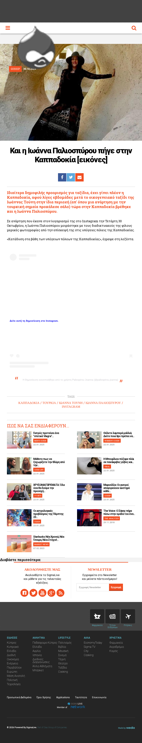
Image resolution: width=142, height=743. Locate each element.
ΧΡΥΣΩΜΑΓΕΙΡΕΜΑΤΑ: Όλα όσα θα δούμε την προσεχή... (49, 488)
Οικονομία (13, 659)
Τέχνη (62, 659)
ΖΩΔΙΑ (37, 521)
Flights (128, 616)
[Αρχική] (36, 46)
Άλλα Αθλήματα (42, 666)
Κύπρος (11, 642)
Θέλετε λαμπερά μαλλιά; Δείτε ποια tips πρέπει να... (118, 434)
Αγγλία (37, 651)
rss (60, 593)
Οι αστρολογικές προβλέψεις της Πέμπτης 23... (48, 514)
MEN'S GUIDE (40, 440)
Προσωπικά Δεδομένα (19, 697)
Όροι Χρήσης (44, 697)
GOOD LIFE (39, 469)
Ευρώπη (12, 671)
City (86, 651)
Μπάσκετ (38, 670)
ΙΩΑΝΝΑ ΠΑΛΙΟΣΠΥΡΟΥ (103, 403)
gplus (51, 593)
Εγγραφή (116, 587)
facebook (24, 593)
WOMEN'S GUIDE (112, 440)
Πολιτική (12, 680)
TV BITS (37, 495)
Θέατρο (63, 663)
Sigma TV (89, 646)
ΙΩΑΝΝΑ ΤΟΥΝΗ (71, 403)
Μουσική (63, 651)
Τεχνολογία (13, 684)
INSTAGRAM (71, 406)
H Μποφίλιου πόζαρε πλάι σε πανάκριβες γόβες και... (118, 460)
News (112, 616)
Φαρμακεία (116, 642)
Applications (63, 697)
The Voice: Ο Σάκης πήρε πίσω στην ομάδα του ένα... (119, 512)
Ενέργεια (12, 663)
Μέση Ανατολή (16, 675)
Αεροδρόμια (116, 646)
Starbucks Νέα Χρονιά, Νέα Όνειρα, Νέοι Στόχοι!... (48, 538)
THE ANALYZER (111, 518)
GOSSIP (107, 495)
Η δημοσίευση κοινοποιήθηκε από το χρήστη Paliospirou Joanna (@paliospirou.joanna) (70, 379)
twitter (33, 593)
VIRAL (107, 466)
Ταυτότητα (81, 697)
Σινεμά (62, 655)
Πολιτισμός (65, 642)
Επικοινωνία (99, 697)
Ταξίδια (62, 667)
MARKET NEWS (41, 544)
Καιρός (113, 651)
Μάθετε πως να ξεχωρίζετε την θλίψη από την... (49, 462)
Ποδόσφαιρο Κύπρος (45, 642)
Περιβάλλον (14, 667)
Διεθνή (11, 655)
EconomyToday (93, 642)
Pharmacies (97, 616)
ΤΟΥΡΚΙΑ (49, 403)
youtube (42, 593)
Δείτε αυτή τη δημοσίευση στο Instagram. (34, 320)
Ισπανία (37, 655)
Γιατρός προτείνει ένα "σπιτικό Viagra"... (46, 434)
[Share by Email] (79, 177)
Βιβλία (62, 646)
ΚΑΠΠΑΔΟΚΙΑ (28, 403)
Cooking (63, 671)
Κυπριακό (13, 646)
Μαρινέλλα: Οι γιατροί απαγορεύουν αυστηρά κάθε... (116, 488)
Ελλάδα (11, 651)
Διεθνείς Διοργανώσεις (41, 661)
